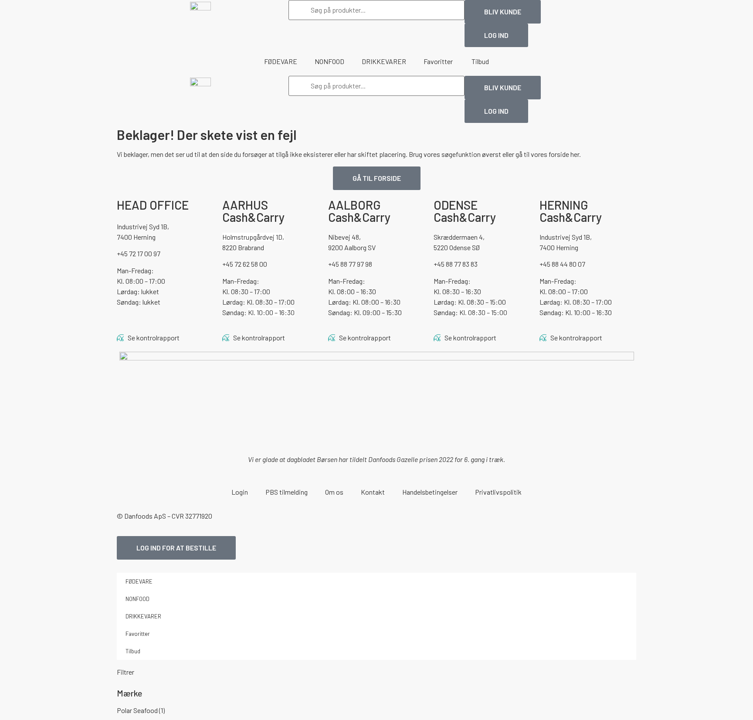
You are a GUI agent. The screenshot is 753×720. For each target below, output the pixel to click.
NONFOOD (329, 61)
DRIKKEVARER (384, 61)
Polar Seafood (141, 710)
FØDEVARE (280, 61)
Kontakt (373, 492)
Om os (334, 492)
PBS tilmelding (286, 492)
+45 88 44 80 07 (562, 264)
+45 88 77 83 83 (456, 264)
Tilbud (480, 61)
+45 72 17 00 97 (138, 253)
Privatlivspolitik (498, 492)
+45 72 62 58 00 (244, 264)
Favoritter (439, 61)
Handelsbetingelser (430, 492)
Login (239, 492)
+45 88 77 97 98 (350, 264)
